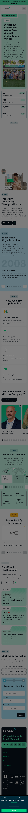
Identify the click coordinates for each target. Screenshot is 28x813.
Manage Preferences (14, 806)
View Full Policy (14, 802)
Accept (14, 810)
